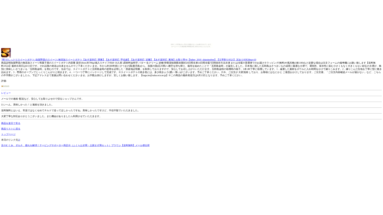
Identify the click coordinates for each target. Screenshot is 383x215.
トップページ (8, 134)
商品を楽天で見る (10, 123)
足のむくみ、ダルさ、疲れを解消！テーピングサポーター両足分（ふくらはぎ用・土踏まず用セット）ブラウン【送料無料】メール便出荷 (75, 145)
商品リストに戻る (10, 129)
